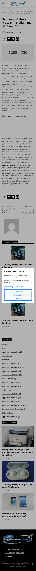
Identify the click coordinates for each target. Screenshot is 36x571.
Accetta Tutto (18, 299)
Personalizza (18, 291)
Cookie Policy (8, 287)
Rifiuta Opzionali (18, 295)
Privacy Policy (19, 287)
